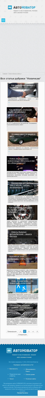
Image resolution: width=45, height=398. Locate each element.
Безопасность (14, 368)
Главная (5, 73)
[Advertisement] (22, 49)
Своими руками (30, 374)
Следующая (22, 334)
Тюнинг (12, 379)
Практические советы (14, 73)
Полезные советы (31, 379)
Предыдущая (12, 331)
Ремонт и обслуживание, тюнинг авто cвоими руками (25, 11)
